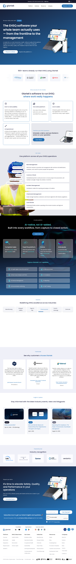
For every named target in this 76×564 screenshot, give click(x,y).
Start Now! (39, 140)
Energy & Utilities (40, 540)
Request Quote (6, 545)
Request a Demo (67, 6)
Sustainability (27, 545)
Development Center (53, 551)
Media (50, 537)
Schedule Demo (10, 499)
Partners (63, 540)
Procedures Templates (54, 545)
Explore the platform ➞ (25, 52)
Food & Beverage (40, 551)
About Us (64, 537)
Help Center (51, 554)
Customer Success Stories (54, 548)
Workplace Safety (28, 537)
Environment (14, 543)
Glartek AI (5, 548)
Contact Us (64, 553)
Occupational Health (28, 543)
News (63, 545)
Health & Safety (15, 537)
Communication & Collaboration (28, 552)
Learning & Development (29, 548)
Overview (5, 537)
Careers (63, 548)
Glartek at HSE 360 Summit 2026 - (38, 1)
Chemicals (39, 543)
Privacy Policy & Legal (19, 559)
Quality (13, 540)
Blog (50, 540)
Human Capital (15, 545)
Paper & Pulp (39, 545)
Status (33, 559)
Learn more (38, 234)
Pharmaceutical (40, 548)
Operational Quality (28, 540)
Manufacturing (40, 537)
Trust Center (64, 550)
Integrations (5, 543)
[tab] (18, 163)
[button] (70, 1)
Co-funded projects (27, 559)
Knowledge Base (52, 543)
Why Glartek (5, 540)
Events (63, 543)
